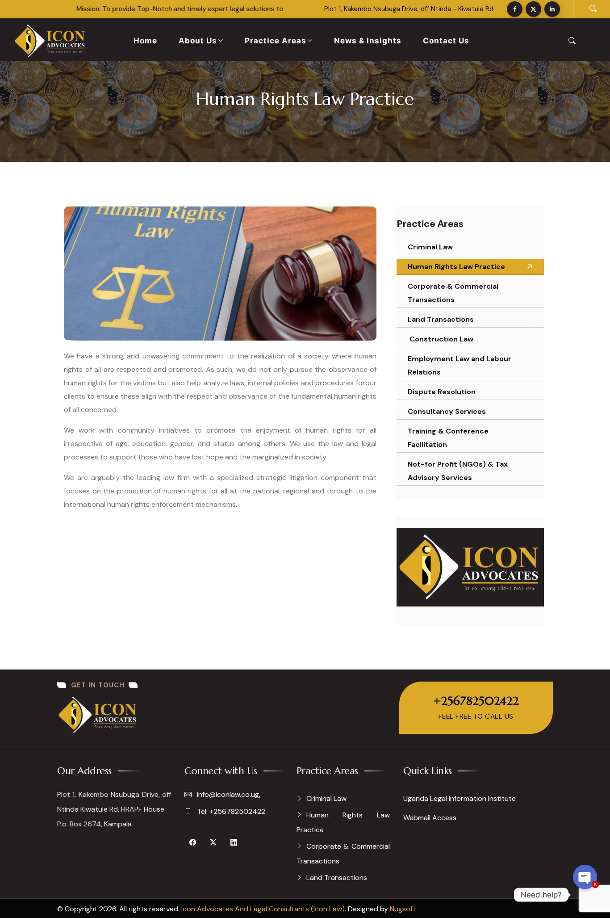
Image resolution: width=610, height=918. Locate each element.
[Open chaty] (585, 877)
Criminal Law (430, 247)
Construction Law (440, 339)
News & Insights (367, 40)
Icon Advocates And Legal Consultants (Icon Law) (263, 909)
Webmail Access (429, 817)
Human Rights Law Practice (456, 266)
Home (145, 40)
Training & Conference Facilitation (448, 437)
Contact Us (446, 40)
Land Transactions (441, 319)
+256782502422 (476, 701)
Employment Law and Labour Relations (459, 365)
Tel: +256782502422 (230, 811)
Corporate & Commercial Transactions (453, 293)
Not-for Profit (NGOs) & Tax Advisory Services (458, 470)
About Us (198, 40)
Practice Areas (275, 40)
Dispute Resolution (442, 391)
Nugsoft (403, 909)
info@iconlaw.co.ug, (227, 794)
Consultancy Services (447, 411)
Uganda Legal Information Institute (459, 798)
